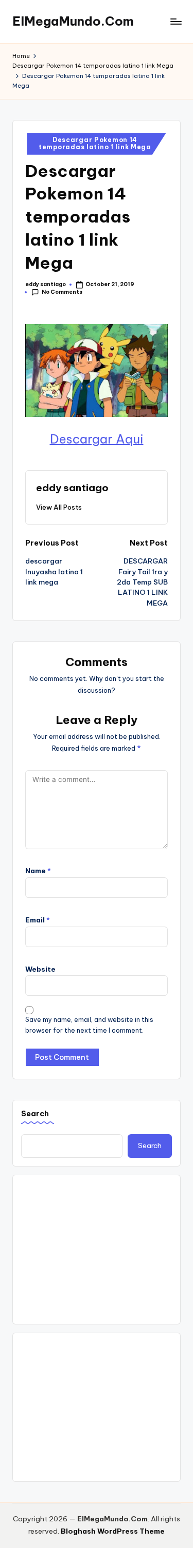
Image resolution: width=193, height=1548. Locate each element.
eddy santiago (72, 487)
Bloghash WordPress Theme (113, 1531)
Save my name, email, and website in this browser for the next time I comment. (89, 1025)
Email (37, 919)
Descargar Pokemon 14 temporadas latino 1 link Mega (95, 143)
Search (35, 1113)
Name (38, 870)
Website (40, 969)
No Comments (62, 292)
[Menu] (175, 21)
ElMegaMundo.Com (73, 21)
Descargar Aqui (97, 439)
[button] (59, 507)
